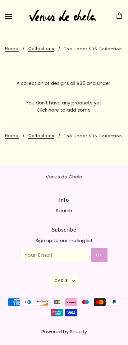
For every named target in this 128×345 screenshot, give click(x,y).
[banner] (62, 15)
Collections (41, 49)
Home (12, 49)
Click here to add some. (64, 110)
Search (64, 210)
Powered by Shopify (64, 331)
